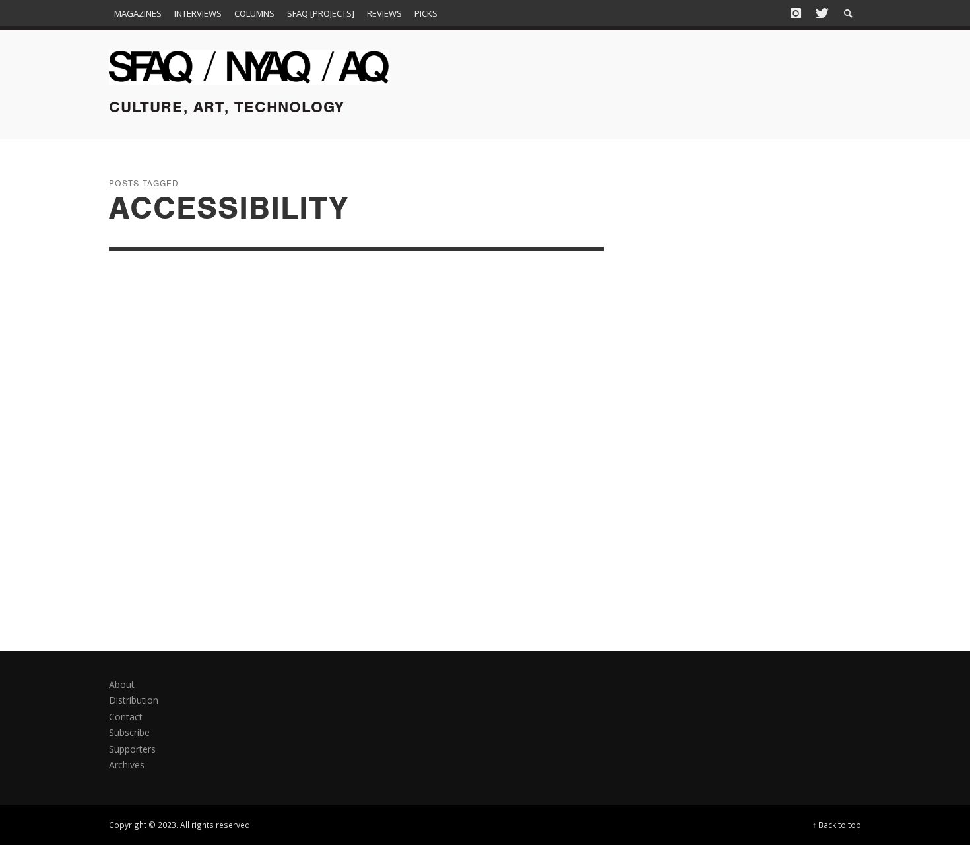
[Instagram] (795, 13)
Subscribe (129, 732)
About (122, 684)
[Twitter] (820, 13)
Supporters (132, 749)
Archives (127, 765)
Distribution (133, 700)
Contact (126, 716)
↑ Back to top (836, 824)
